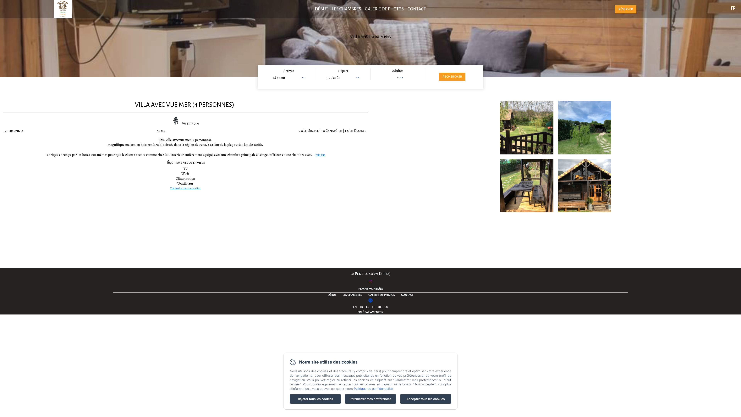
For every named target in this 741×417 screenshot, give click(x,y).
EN (355, 307)
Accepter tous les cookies (425, 399)
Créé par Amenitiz (370, 312)
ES (367, 307)
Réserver (625, 9)
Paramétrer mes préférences (370, 399)
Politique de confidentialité (373, 389)
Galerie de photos (384, 9)
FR (361, 307)
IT (373, 307)
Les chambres (346, 9)
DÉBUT (321, 9)
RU (386, 307)
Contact (417, 9)
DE (379, 307)
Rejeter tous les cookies (315, 399)
